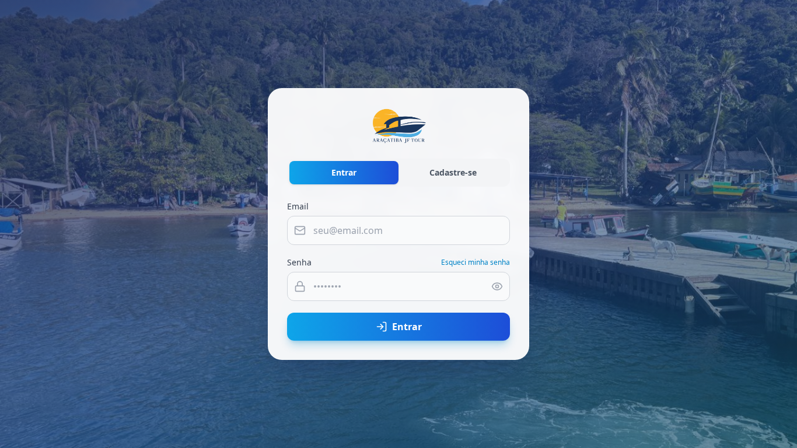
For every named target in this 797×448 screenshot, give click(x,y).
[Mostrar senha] (497, 286)
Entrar (343, 172)
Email (298, 206)
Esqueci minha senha (475, 262)
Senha (299, 262)
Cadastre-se (453, 172)
